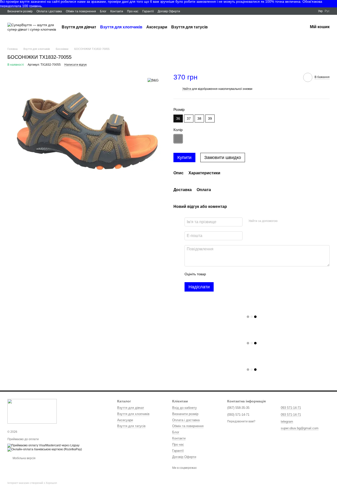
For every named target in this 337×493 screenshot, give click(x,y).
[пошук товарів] (217, 27)
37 (189, 118)
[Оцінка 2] (222, 274)
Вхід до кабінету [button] (184, 408)
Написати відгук (75, 64)
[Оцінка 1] (214, 274)
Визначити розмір (20, 11)
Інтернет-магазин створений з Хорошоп (32, 482)
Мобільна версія (24, 458)
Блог (103, 11)
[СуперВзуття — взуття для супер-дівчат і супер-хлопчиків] (32, 411)
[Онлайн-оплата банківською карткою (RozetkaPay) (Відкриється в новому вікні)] (44, 449)
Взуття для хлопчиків (121, 27)
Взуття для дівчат (79, 27)
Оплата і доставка (49, 11)
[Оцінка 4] (238, 274)
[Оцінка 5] (246, 274)
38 (199, 118)
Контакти (116, 11)
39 (210, 118)
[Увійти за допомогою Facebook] (283, 221)
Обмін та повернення (81, 11)
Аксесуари (156, 27)
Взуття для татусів (189, 27)
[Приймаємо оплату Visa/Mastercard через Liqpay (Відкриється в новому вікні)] (43, 445)
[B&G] (153, 80)
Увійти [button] (186, 89)
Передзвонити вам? (241, 421)
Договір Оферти (169, 11)
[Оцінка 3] (230, 274)
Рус (327, 11)
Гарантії (148, 11)
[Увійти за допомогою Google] (291, 221)
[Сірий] (178, 139)
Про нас (132, 11)
